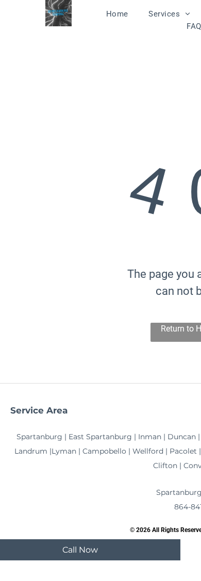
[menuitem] (117, 14)
